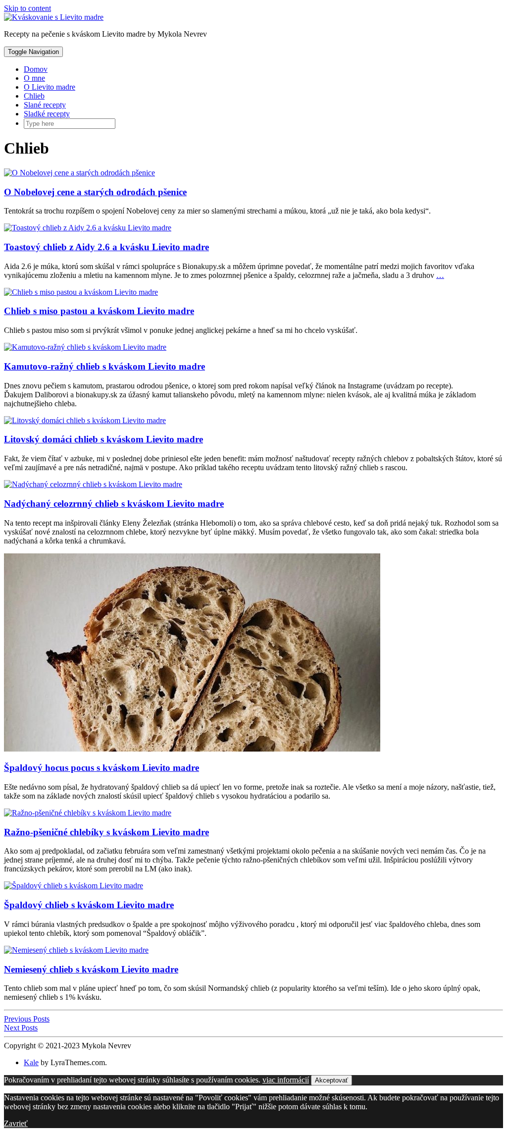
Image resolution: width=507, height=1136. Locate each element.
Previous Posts (27, 1019)
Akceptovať (331, 1080)
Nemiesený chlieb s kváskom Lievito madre (91, 969)
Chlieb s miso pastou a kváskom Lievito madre (99, 311)
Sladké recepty (47, 113)
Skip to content (27, 8)
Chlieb (34, 96)
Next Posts (21, 1028)
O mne (34, 78)
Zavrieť (16, 1123)
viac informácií (285, 1080)
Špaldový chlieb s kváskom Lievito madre (89, 905)
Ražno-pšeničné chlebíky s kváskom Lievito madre (106, 832)
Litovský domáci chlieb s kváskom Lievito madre (103, 439)
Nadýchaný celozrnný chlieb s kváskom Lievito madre (114, 503)
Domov (36, 69)
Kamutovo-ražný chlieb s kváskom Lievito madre (104, 366)
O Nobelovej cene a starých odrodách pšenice (95, 192)
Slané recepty (45, 105)
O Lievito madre (49, 87)
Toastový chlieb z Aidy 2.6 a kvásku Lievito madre (106, 247)
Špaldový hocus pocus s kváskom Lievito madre (101, 767)
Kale (31, 1062)
